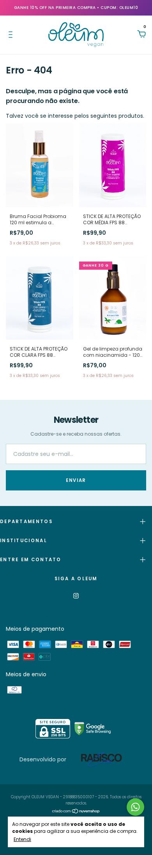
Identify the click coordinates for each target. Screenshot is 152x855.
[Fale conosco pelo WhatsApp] (135, 807)
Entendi (22, 839)
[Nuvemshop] (76, 812)
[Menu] (12, 35)
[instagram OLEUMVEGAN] (76, 595)
